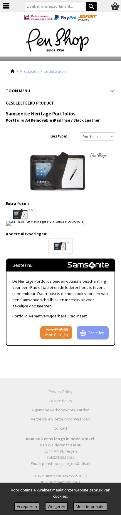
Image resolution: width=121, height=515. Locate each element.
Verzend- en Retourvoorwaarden (60, 419)
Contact (60, 428)
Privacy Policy (60, 391)
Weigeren (56, 506)
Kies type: (58, 136)
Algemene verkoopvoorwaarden (60, 410)
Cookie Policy (60, 400)
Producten (29, 71)
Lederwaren (55, 71)
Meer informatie (90, 506)
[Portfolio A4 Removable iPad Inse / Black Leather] (60, 246)
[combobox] (97, 136)
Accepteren (27, 506)
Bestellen (96, 332)
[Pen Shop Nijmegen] (60, 41)
